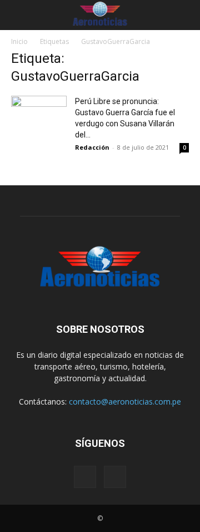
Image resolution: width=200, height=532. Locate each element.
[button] (18, 15)
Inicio (19, 41)
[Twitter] (115, 477)
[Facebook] (85, 477)
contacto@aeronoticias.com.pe (125, 401)
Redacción (92, 147)
